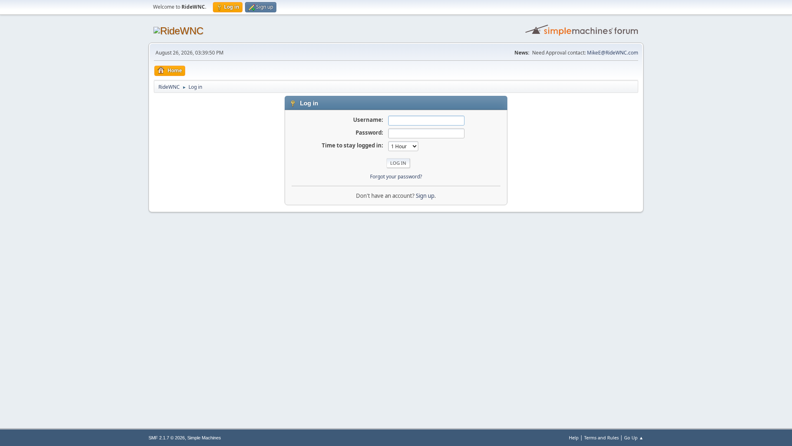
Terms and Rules (601, 437)
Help (574, 437)
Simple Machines (204, 437)
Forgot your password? (396, 176)
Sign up (425, 195)
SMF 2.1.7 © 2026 (166, 437)
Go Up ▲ (634, 437)
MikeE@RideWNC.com (612, 52)
